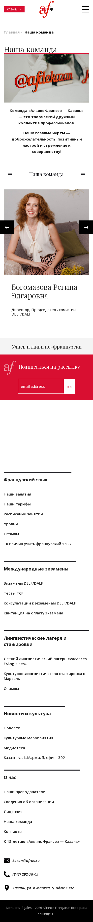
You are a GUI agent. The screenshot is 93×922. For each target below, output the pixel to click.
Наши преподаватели (24, 791)
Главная (12, 32)
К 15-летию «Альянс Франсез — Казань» (42, 841)
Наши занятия (17, 494)
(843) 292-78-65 (25, 874)
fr (51, 9)
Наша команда (18, 821)
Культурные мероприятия (28, 737)
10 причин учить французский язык (37, 543)
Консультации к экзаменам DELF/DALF (40, 603)
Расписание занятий (23, 513)
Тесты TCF (13, 593)
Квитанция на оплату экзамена (33, 612)
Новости (12, 727)
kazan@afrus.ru (26, 860)
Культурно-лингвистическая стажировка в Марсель (44, 676)
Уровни (11, 523)
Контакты (13, 831)
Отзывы (11, 533)
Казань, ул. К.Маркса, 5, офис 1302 (43, 887)
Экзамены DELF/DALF (23, 583)
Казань (12, 9)
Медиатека (14, 747)
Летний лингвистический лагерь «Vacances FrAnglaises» (45, 661)
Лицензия (13, 811)
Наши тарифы (17, 503)
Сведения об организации (29, 801)
